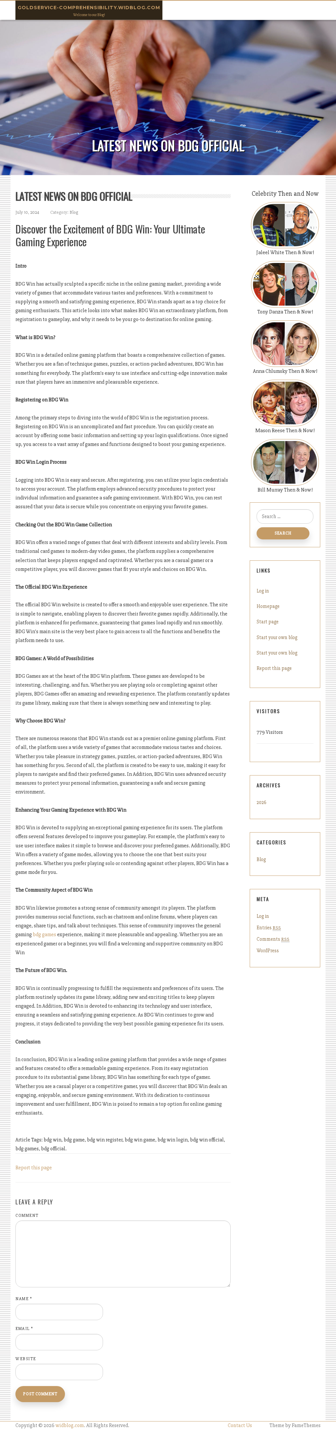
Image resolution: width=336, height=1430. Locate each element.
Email (24, 1328)
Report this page (33, 1167)
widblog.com (69, 1425)
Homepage (268, 606)
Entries (269, 928)
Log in (263, 591)
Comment (27, 1215)
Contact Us (240, 1425)
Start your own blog (277, 637)
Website (25, 1358)
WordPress (268, 951)
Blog (74, 212)
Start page (268, 622)
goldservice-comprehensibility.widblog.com (89, 7)
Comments (273, 939)
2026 (261, 802)
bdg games (44, 934)
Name (23, 1298)
